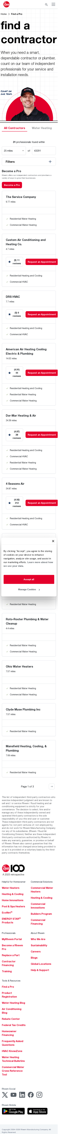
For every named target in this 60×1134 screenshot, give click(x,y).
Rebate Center (11, 1018)
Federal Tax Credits (14, 1025)
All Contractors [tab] (14, 128)
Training (7, 971)
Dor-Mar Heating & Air (21, 415)
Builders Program (41, 913)
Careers (36, 951)
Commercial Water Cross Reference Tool (13, 1071)
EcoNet (7, 912)
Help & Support (40, 970)
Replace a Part (11, 955)
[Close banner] (53, 541)
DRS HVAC (13, 296)
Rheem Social (8, 1088)
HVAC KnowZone (12, 1051)
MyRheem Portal (12, 939)
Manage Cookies (27, 589)
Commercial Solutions (42, 881)
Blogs (34, 957)
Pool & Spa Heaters (13, 906)
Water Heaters (10, 887)
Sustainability (39, 945)
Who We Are (38, 939)
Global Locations (41, 963)
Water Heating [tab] (42, 128)
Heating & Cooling (12, 894)
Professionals (9, 933)
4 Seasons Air (15, 483)
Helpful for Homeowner (14, 881)
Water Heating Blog (13, 1002)
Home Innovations (12, 900)
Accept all (29, 579)
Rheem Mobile (9, 1105)
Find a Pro (8, 986)
